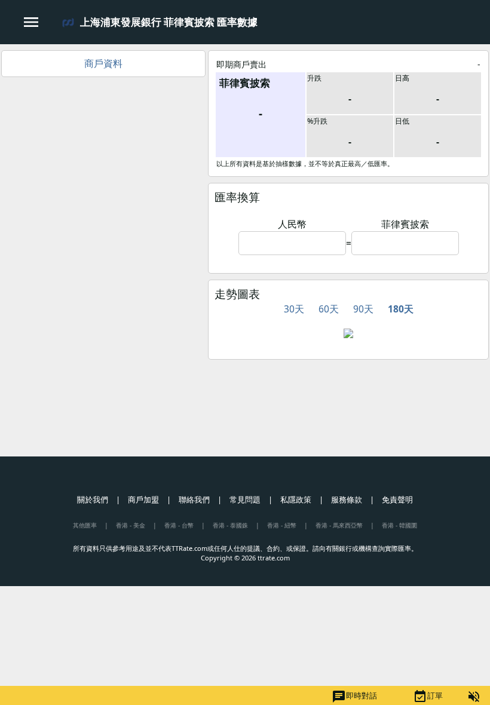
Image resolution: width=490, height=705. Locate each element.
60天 (328, 308)
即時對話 (354, 696)
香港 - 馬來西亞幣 (339, 525)
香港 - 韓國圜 (399, 525)
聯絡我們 (194, 499)
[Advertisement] (103, 166)
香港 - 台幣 (179, 525)
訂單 (428, 696)
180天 (401, 308)
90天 (363, 308)
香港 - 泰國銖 (230, 525)
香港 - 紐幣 (281, 525)
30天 (294, 308)
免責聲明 (397, 499)
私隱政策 (295, 499)
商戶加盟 (143, 499)
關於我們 (92, 499)
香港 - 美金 (130, 525)
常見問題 (245, 499)
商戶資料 (103, 63)
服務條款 (346, 499)
